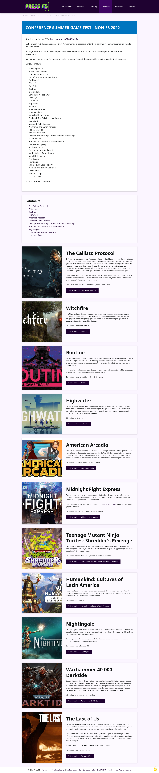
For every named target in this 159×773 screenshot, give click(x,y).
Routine (32, 212)
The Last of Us (35, 235)
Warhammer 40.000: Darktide (42, 232)
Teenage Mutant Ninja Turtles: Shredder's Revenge (52, 223)
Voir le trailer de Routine (77, 383)
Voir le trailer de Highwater (78, 424)
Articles (80, 6)
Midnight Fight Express (39, 220)
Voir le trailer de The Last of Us (79, 756)
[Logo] (36, 6)
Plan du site (46, 770)
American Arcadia (37, 217)
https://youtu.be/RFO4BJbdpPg (64, 39)
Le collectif (67, 6)
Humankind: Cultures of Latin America (46, 226)
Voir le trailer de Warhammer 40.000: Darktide (85, 701)
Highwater (33, 215)
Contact (131, 6)
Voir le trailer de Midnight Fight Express (83, 517)
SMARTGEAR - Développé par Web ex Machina (114, 770)
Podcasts (119, 6)
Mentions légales (58, 770)
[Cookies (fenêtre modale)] (155, 769)
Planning (93, 6)
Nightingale (34, 229)
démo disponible (109, 504)
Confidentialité (71, 770)
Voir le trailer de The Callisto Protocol (82, 290)
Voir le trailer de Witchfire (77, 332)
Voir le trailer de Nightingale (78, 652)
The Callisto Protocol (38, 206)
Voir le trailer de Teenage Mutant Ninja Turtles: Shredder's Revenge (93, 561)
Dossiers (106, 6)
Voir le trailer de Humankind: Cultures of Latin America (88, 606)
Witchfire (33, 209)
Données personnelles (87, 770)
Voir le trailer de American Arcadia (81, 468)
